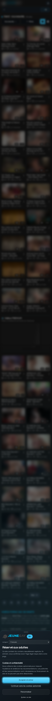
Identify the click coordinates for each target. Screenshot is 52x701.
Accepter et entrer (26, 680)
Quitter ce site (26, 697)
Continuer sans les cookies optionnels (26, 686)
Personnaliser (26, 692)
